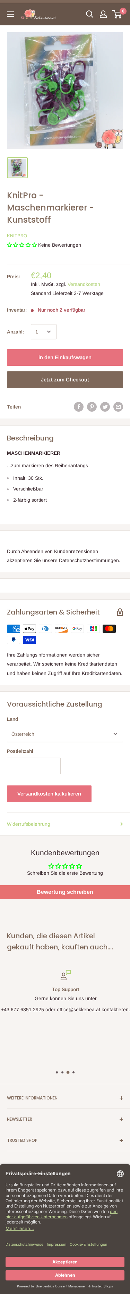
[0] (117, 14)
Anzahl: (15, 332)
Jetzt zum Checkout (65, 379)
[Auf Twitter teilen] (105, 407)
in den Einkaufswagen (65, 357)
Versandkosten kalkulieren (49, 794)
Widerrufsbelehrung (28, 824)
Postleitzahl (20, 751)
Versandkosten (84, 284)
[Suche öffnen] (90, 14)
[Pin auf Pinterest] (92, 407)
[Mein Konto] (103, 14)
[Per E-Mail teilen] (118, 407)
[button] (22, 245)
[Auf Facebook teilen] (79, 407)
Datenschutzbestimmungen (89, 560)
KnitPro (17, 235)
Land (12, 719)
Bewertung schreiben (65, 892)
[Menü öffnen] (10, 14)
